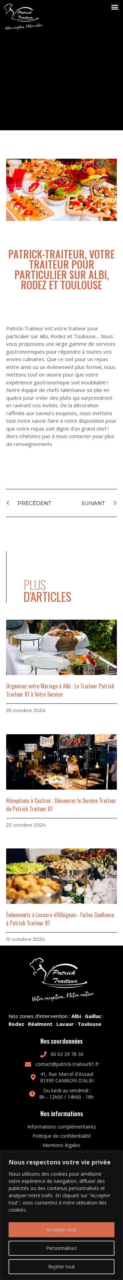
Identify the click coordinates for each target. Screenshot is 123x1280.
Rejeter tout (61, 1266)
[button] (115, 7)
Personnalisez (61, 1248)
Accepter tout (61, 1229)
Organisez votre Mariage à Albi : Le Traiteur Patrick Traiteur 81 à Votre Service (60, 690)
